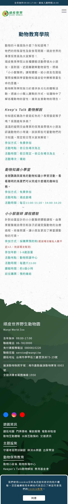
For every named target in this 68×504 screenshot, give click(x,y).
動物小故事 (10, 464)
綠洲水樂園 (34, 450)
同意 (34, 498)
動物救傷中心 (27, 464)
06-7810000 (24, 343)
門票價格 (21, 431)
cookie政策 (35, 488)
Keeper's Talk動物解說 (18, 469)
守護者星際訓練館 (14, 450)
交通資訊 (45, 436)
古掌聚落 (48, 450)
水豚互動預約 (30, 436)
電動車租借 (49, 431)
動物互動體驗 (11, 436)
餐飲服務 (34, 431)
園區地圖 (9, 431)
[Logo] (12, 13)
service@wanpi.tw (28, 352)
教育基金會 (42, 469)
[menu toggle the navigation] (64, 11)
